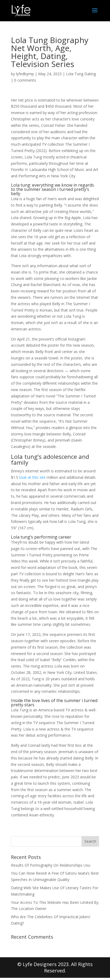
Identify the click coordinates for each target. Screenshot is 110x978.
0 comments (25, 80)
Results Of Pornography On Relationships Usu (50, 865)
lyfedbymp (25, 73)
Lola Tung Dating (81, 73)
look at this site (32, 477)
